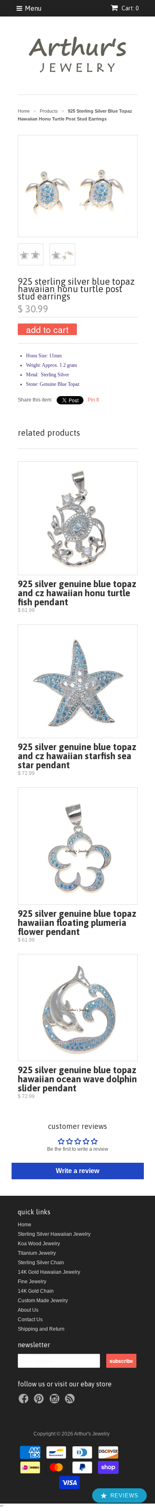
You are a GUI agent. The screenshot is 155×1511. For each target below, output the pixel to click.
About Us (28, 1310)
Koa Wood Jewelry (39, 1244)
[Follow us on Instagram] (56, 1401)
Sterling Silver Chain (41, 1262)
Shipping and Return (41, 1329)
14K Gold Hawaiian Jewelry (49, 1272)
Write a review (77, 1170)
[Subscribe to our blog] (71, 1401)
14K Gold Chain (36, 1291)
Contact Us (30, 1319)
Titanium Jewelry (37, 1253)
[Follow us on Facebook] (25, 1401)
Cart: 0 (129, 8)
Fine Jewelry (32, 1281)
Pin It (93, 400)
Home (24, 1225)
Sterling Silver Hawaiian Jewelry (54, 1234)
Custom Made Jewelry (43, 1300)
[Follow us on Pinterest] (40, 1401)
